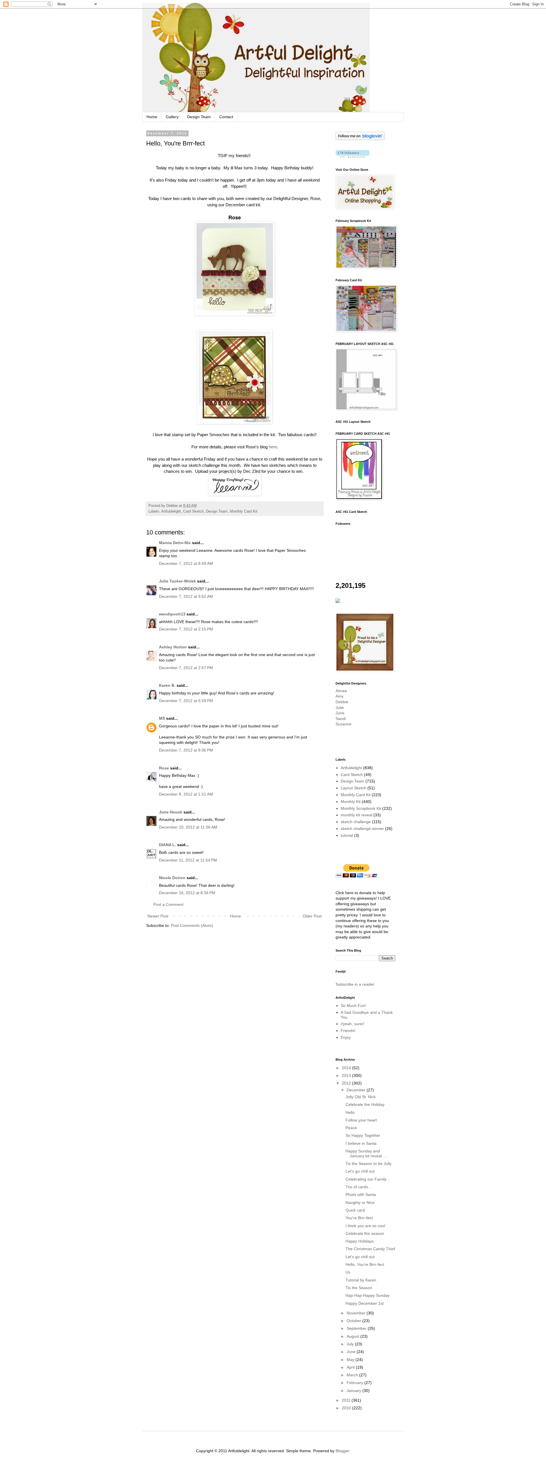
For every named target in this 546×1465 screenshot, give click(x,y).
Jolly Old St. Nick (361, 1096)
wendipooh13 (172, 614)
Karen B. (167, 685)
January (354, 1390)
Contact (226, 117)
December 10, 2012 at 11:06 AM (188, 827)
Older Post (312, 916)
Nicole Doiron (172, 877)
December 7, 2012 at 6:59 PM (186, 700)
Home (151, 117)
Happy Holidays (360, 1241)
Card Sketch (193, 511)
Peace (351, 1127)
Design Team (199, 117)
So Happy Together (363, 1135)
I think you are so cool (365, 1225)
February (355, 1382)
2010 (347, 1408)
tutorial (347, 835)
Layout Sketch (353, 788)
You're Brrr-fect (359, 1218)
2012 (347, 1083)
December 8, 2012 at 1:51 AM (186, 794)
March (353, 1375)
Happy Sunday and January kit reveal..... (366, 1153)
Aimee (341, 690)
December (357, 1090)
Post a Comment (168, 904)
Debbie (342, 702)
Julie (340, 707)
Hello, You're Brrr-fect (365, 1264)
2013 (347, 1075)
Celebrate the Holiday (365, 1104)
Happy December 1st (365, 1303)
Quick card (355, 1210)
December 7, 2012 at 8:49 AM (186, 563)
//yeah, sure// (352, 1023)
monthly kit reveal (356, 815)
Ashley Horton (173, 647)
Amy (340, 696)
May (351, 1359)
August (353, 1336)
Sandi (341, 718)
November (357, 1313)
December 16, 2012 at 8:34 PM (187, 892)
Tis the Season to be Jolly (369, 1163)
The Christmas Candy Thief (370, 1249)
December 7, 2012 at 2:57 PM (186, 667)
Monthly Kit (351, 801)
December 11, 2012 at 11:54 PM (188, 860)
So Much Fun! (353, 1005)
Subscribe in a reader (355, 984)
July (351, 1344)
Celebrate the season (365, 1233)
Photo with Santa (361, 1194)
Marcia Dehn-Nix (175, 542)
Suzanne (343, 724)
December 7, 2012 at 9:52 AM (186, 596)
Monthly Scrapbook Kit (361, 808)
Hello (350, 1112)
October (354, 1320)
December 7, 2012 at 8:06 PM (186, 750)
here (273, 446)
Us (348, 1272)
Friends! (348, 1030)
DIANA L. (167, 844)
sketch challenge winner (362, 828)
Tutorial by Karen (361, 1280)
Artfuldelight (171, 511)
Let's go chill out (360, 1171)
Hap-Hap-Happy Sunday (368, 1295)
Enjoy (346, 1037)
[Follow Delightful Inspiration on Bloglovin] (360, 138)
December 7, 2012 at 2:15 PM (186, 629)
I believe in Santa (361, 1143)
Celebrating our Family (366, 1179)
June (340, 713)
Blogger (342, 1451)
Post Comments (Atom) (192, 925)
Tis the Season (359, 1287)
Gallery (172, 117)
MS (162, 718)
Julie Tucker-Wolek (177, 581)
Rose (164, 768)
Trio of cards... (358, 1187)
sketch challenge (356, 821)
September (357, 1328)
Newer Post (158, 916)
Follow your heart (361, 1120)
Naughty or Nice (360, 1202)
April (351, 1367)
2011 (346, 1400)
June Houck (170, 812)
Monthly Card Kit (243, 511)
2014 (347, 1068)
